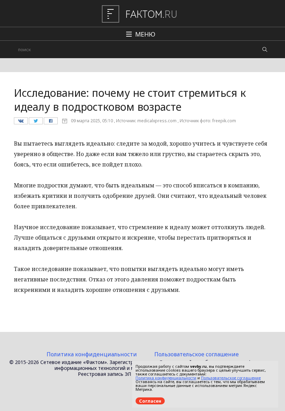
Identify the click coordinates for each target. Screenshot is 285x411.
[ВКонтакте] (20, 122)
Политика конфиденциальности (92, 354)
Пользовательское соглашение (196, 354)
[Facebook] (50, 122)
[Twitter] (35, 122)
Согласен (150, 401)
